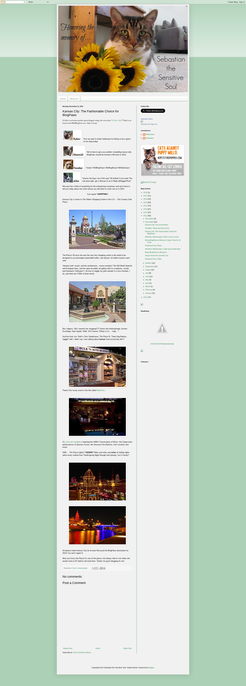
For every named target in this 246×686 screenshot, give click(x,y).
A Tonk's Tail (117, 120)
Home (63, 99)
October (148, 263)
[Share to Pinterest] (104, 568)
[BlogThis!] (96, 568)
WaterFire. (101, 390)
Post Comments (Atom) (82, 653)
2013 (145, 209)
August (148, 270)
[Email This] (93, 568)
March (148, 286)
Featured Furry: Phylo (153, 246)
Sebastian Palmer (147, 119)
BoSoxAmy (150, 134)
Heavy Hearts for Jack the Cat (156, 256)
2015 (145, 202)
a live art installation (73, 442)
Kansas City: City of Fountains (156, 225)
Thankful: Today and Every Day (157, 228)
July (147, 273)
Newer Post (67, 648)
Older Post (127, 648)
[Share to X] (98, 568)
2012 (145, 212)
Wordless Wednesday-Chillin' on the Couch (162, 237)
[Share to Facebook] (101, 568)
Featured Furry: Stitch (153, 259)
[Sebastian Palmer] (142, 122)
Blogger (151, 668)
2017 (145, 196)
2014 (145, 206)
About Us (74, 99)
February (149, 290)
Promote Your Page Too (149, 124)
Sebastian (150, 138)
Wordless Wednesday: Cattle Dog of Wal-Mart (162, 249)
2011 (145, 216)
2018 (145, 192)
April (147, 283)
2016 (145, 199)
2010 (145, 297)
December (149, 219)
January (148, 293)
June (147, 277)
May (147, 280)
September (149, 267)
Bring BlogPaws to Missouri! (156, 252)
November (149, 222)
